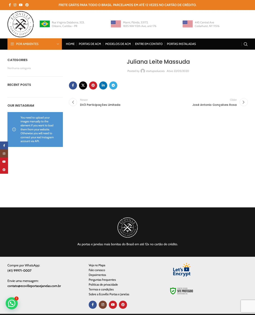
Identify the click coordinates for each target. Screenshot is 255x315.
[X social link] (83, 85)
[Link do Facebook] (9, 5)
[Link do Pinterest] (27, 5)
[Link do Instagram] (15, 5)
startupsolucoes (155, 71)
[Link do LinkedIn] (103, 85)
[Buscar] (246, 44)
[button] (12, 303)
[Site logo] (20, 24)
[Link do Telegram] (113, 85)
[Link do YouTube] (21, 5)
